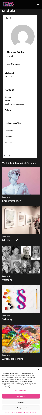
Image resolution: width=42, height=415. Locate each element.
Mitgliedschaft (10, 240)
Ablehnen (21, 402)
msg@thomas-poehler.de (14, 104)
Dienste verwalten (20, 390)
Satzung (7, 319)
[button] (39, 369)
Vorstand (7, 280)
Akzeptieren (21, 396)
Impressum (33, 412)
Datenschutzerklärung (22, 412)
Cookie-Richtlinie (10, 412)
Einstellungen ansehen (21, 408)
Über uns (6, 197)
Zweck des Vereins (12, 359)
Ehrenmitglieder (11, 201)
